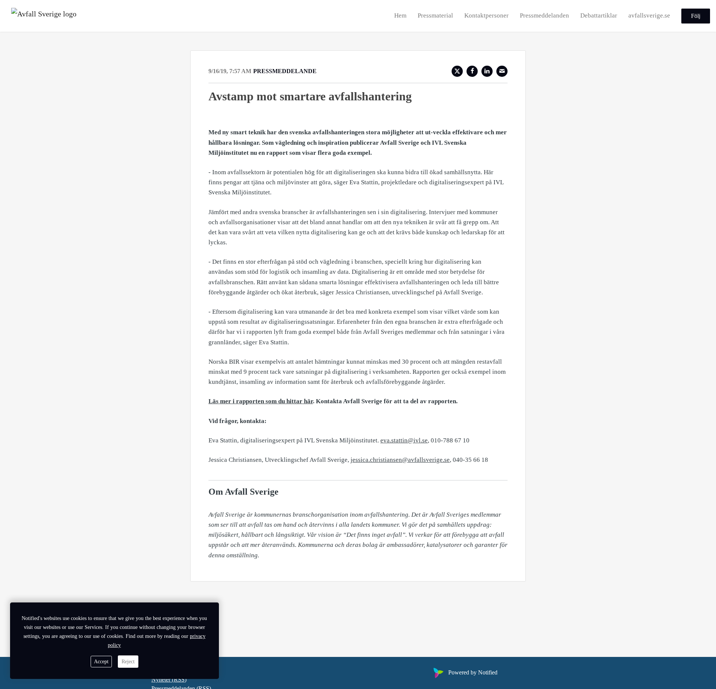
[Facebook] (472, 71)
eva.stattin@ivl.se (404, 440)
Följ (695, 16)
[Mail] (502, 71)
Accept (101, 661)
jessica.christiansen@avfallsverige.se (400, 459)
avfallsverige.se (649, 15)
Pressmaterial (435, 15)
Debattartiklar (598, 15)
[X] (457, 71)
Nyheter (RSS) (168, 679)
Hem (400, 15)
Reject (128, 661)
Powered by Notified (472, 672)
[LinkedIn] (487, 71)
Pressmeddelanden (544, 15)
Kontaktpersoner (486, 15)
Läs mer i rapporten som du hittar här (260, 401)
